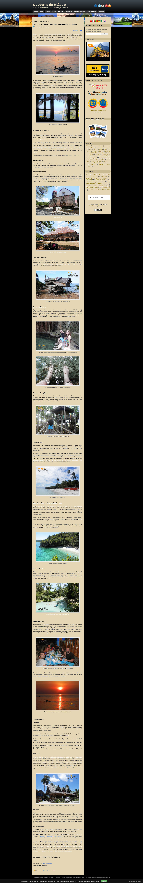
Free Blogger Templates (90, 877)
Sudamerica (92, 164)
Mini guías (60, 11)
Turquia (108, 164)
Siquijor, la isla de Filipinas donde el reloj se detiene (55, 24)
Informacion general (94, 182)
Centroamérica (93, 153)
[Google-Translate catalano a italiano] (102, 21)
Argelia (108, 146)
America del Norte (98, 146)
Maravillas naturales (51, 870)
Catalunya (107, 151)
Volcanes (97, 189)
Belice (90, 149)
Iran (102, 159)
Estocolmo (100, 156)
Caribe (101, 151)
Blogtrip (108, 174)
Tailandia (101, 164)
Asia (42, 870)
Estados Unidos (106, 154)
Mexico (106, 161)
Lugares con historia (95, 185)
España (98, 154)
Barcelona (107, 148)
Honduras (90, 159)
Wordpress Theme (81, 877)
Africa (88, 146)
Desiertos (104, 176)
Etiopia (108, 156)
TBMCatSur (91, 189)
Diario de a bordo (38, 11)
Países (54, 11)
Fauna (104, 178)
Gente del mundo (101, 180)
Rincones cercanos (79, 11)
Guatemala (107, 158)
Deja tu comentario (47, 863)
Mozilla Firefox (93, 206)
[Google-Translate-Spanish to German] (99, 21)
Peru (102, 163)
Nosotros (101, 11)
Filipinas (45, 870)
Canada (95, 151)
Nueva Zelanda (89, 163)
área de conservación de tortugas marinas (50, 836)
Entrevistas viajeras (92, 178)
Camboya (88, 151)
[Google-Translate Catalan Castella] (91, 21)
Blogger (67, 877)
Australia (100, 148)
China (108, 153)
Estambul (92, 156)
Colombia (91, 154)
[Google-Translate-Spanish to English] (105, 21)
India (96, 159)
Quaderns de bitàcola (49, 4)
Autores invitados (93, 174)
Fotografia (89, 180)
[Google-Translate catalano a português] (96, 21)
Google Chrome (102, 206)
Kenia (93, 161)
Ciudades (93, 176)
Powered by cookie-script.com (134, 881)
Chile (103, 152)
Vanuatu (90, 166)
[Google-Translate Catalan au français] (93, 21)
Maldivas (99, 161)
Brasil (106, 149)
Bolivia (100, 149)
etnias (103, 189)
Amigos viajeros (91, 11)
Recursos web (106, 187)
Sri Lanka (108, 163)
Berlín (95, 149)
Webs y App (69, 11)
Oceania (96, 163)
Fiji (101, 158)
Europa (93, 157)
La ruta (48, 11)
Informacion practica (95, 183)
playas (108, 189)
